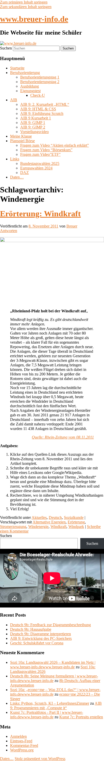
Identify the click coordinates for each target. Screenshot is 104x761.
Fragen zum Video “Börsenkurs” (46, 150)
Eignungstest (30, 91)
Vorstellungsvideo (34, 132)
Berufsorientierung (25, 72)
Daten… (17, 177)
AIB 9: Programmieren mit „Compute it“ (56, 705)
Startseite (17, 68)
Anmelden (18, 736)
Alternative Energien (49, 522)
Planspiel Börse (22, 141)
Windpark (76, 526)
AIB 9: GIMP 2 (32, 127)
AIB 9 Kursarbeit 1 (35, 118)
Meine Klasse (21, 136)
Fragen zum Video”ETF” (40, 154)
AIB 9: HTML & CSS (38, 109)
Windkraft (58, 526)
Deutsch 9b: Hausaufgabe (30, 629)
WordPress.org (22, 750)
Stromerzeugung (13, 526)
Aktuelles (39, 517)
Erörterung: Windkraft (40, 213)
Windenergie (38, 526)
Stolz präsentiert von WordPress (40, 758)
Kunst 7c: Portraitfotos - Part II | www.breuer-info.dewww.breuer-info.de (46, 714)
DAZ (24, 172)
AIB (13, 100)
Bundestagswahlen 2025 (39, 163)
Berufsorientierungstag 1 (39, 77)
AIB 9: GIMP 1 (32, 122)
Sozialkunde (74, 517)
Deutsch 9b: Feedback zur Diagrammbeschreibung (50, 625)
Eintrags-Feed (21, 741)
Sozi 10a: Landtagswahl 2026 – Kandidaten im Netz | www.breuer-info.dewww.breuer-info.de (52, 664)
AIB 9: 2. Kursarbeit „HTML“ (44, 104)
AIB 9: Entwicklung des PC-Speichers (41, 638)
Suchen (6, 48)
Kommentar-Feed (24, 745)
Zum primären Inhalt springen (23, 2)
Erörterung (76, 522)
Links (14, 159)
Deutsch (55, 517)
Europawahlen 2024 (36, 168)
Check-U (37, 95)
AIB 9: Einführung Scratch (41, 113)
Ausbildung (29, 86)
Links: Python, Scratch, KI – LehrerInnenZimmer (49, 703)
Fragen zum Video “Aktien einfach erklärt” (54, 145)
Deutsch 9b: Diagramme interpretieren (40, 634)
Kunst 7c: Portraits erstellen (81, 717)
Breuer (71, 226)
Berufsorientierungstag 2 (39, 82)
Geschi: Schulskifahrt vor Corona (36, 643)
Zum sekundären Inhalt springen (25, 7)
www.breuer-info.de (34, 18)
